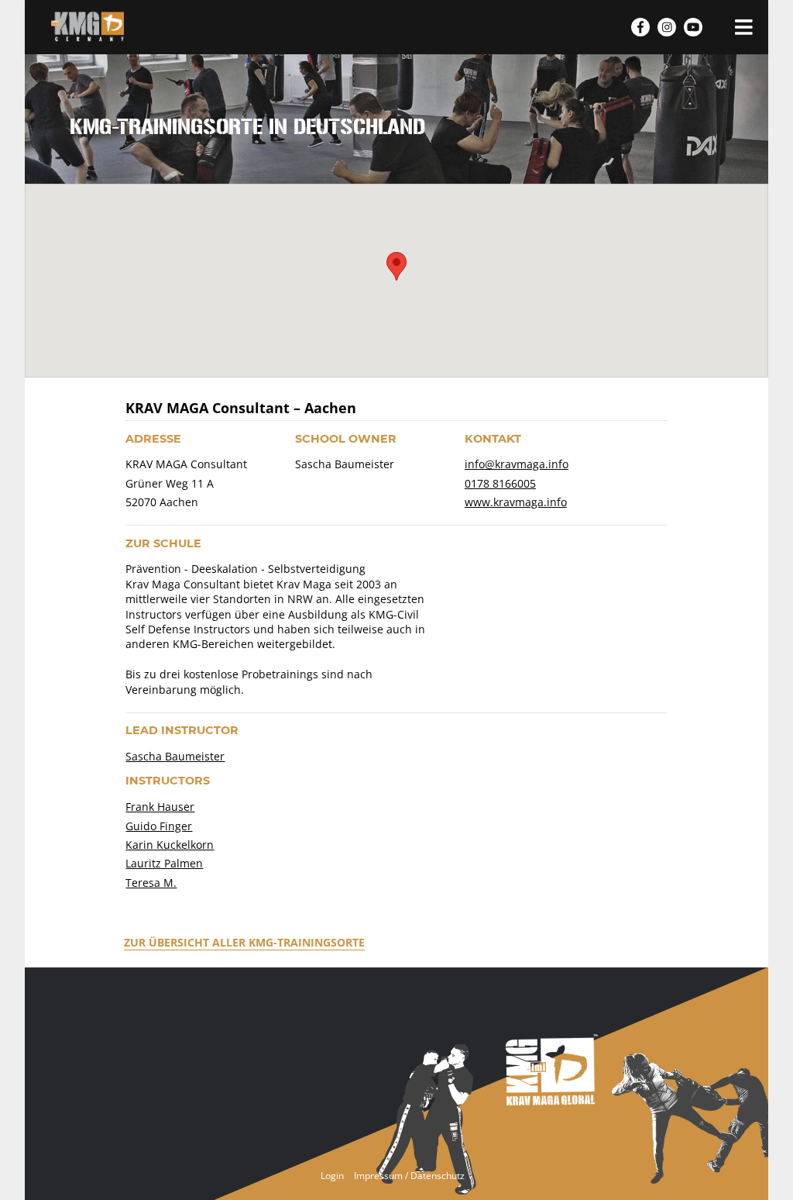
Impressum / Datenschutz (409, 1175)
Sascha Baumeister (175, 756)
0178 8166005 (500, 483)
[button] (396, 266)
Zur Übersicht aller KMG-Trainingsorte (244, 942)
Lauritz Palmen (164, 863)
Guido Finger (158, 826)
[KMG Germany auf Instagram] (666, 27)
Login (332, 1175)
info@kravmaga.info (516, 464)
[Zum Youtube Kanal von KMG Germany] (693, 27)
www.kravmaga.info (516, 502)
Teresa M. (151, 882)
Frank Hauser (159, 806)
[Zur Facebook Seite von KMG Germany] (640, 27)
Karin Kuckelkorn (169, 844)
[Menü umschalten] (743, 26)
